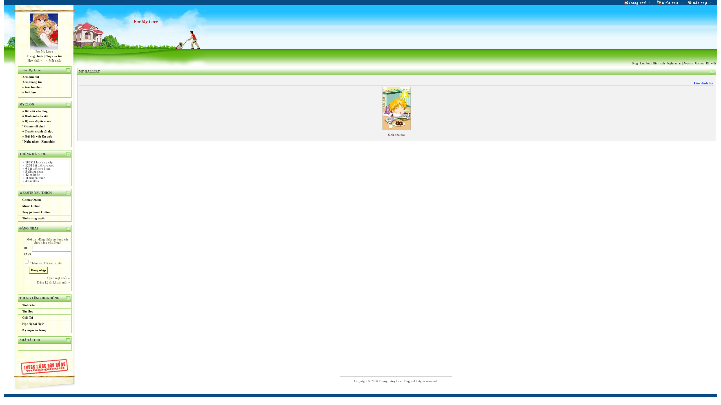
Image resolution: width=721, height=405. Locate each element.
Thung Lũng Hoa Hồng (394, 381)
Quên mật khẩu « (58, 278)
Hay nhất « (35, 60)
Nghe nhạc (674, 63)
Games (699, 63)
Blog (635, 63)
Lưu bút (645, 63)
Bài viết (711, 63)
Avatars (688, 63)
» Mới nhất (53, 60)
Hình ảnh (659, 63)
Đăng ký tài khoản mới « (53, 282)
